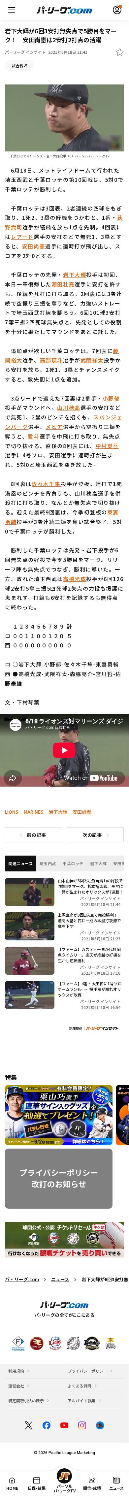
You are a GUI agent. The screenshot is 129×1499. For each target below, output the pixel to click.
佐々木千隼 (46, 484)
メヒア (54, 427)
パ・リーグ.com (22, 1279)
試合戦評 (19, 65)
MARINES (34, 811)
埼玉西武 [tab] (48, 863)
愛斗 (33, 436)
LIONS (11, 811)
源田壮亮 (63, 284)
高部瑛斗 (51, 360)
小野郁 (111, 398)
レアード (22, 237)
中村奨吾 (107, 446)
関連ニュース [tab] (20, 863)
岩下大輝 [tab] (98, 863)
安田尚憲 (33, 246)
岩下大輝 (74, 274)
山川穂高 (68, 407)
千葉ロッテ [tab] (73, 863)
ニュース (60, 1279)
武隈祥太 (92, 360)
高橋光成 (74, 579)
